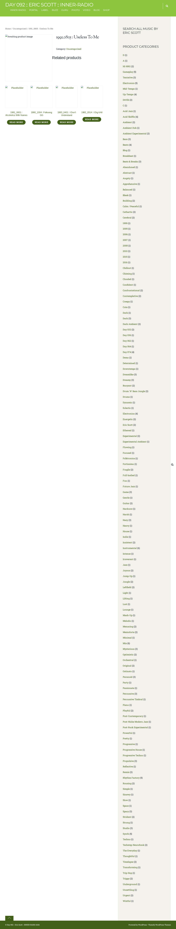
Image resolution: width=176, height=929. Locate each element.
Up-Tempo (128, 94)
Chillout (127, 267)
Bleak (126, 195)
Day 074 (127, 352)
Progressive (129, 744)
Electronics (128, 83)
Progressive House (132, 749)
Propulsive (128, 760)
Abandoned (129, 167)
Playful (126, 710)
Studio (126, 828)
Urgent (126, 895)
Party (125, 682)
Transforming (130, 867)
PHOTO (76, 10)
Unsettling (128, 889)
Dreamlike (128, 374)
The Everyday (130, 850)
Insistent (127, 542)
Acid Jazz (128, 111)
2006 (125, 234)
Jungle (126, 581)
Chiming (127, 273)
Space (126, 805)
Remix (126, 772)
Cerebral (127, 217)
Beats (125, 144)
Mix (125, 643)
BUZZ (55, 10)
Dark (125, 312)
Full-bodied (129, 475)
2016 (125, 262)
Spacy (126, 811)
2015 (125, 256)
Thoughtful (129, 856)
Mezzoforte (128, 632)
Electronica (129, 413)
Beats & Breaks (130, 161)
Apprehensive (130, 183)
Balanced (127, 189)
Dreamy (127, 379)
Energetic (128, 419)
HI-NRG (127, 66)
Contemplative (130, 296)
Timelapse (128, 861)
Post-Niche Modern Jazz (135, 721)
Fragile (126, 469)
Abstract (127, 172)
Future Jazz (129, 486)
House (126, 531)
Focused (127, 452)
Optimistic (128, 654)
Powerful (127, 732)
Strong (126, 822)
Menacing (128, 626)
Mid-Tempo (129, 88)
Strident (127, 816)
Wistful (127, 900)
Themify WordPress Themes (159, 925)
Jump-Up (127, 576)
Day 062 (127, 340)
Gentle (126, 497)
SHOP (106, 10)
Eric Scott (128, 424)
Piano (126, 704)
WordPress (142, 925)
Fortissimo (128, 464)
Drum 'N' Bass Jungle (134, 391)
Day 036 (127, 335)
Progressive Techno (133, 755)
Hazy (125, 520)
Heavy (126, 525)
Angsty (126, 178)
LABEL (44, 10)
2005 (125, 228)
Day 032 (127, 329)
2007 (125, 239)
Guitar (126, 503)
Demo (126, 357)
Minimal (127, 637)
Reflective (128, 766)
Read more (16, 122)
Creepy (126, 301)
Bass (125, 139)
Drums (126, 396)
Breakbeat (128, 155)
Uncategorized (20, 28)
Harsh (126, 514)
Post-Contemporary (133, 716)
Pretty (126, 738)
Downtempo (129, 368)
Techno (126, 839)
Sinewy (126, 794)
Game (126, 492)
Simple (126, 788)
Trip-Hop (127, 872)
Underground (130, 884)
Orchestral (128, 660)
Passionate (128, 688)
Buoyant (127, 385)
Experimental (130, 435)
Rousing (127, 783)
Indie (125, 536)
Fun (125, 480)
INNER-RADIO (18, 10)
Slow (125, 800)
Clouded (127, 279)
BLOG (97, 10)
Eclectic (127, 407)
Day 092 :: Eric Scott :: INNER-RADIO (21, 925)
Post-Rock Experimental (135, 727)
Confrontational (131, 290)
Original (127, 665)
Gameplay (128, 71)
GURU (64, 10)
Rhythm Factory (131, 777)
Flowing (127, 447)
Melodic (127, 620)
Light (125, 592)
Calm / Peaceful (131, 206)
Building (127, 200)
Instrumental (130, 548)
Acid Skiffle (129, 116)
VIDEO (86, 10)
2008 (125, 245)
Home (8, 28)
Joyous (126, 570)
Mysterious (128, 648)
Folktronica (129, 458)
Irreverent (128, 559)
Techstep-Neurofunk (133, 844)
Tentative (128, 77)
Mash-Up (127, 615)
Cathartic (127, 211)
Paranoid (127, 676)
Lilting (126, 598)
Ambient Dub (130, 127)
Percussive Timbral (133, 699)
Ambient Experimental (134, 133)
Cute (125, 307)
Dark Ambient (130, 324)
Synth (126, 833)
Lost (125, 604)
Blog (125, 150)
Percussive (128, 693)
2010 (125, 251)
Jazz (125, 564)
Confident (128, 284)
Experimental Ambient (134, 441)
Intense (127, 553)
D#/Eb (126, 99)
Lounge (126, 609)
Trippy (126, 878)
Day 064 (127, 346)
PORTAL (33, 10)
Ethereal (127, 430)
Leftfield (127, 587)
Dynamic (127, 402)
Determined (129, 363)
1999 (125, 223)
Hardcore (127, 508)
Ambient (127, 122)
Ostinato (127, 671)
